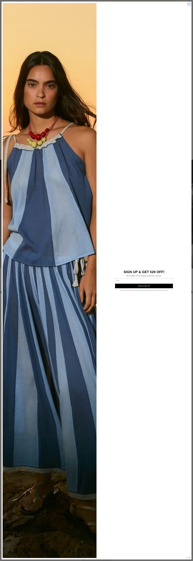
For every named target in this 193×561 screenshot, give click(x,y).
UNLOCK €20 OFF (144, 286)
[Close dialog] (189, 4)
